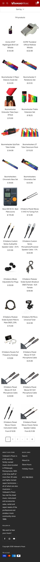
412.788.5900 (27, 477)
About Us (25, 460)
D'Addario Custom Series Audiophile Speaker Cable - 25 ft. (10, 244)
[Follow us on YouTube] (14, 538)
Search (24, 456)
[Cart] (36, 3)
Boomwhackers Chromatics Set (30, 178)
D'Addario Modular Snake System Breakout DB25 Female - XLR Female (30, 283)
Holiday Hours (27, 469)
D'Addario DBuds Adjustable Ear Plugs (10, 280)
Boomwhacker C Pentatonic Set (29, 78)
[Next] (32, 439)
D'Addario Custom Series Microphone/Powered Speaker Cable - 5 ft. (29, 245)
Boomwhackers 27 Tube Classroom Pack (29, 145)
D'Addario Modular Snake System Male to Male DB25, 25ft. (10, 320)
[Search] (7, 3)
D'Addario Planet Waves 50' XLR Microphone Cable (30, 390)
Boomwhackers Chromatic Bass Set (10, 178)
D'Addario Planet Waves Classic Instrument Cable (10, 425)
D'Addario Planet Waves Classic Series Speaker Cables (30, 425)
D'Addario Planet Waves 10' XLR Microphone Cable (30, 355)
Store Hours (26, 464)
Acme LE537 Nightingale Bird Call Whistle (10, 45)
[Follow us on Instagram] (9, 538)
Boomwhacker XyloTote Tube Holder (10, 145)
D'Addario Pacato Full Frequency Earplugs (10, 353)
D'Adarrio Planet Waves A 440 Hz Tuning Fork (30, 210)
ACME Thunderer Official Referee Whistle (29, 45)
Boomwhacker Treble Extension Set (30, 110)
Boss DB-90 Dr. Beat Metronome (10, 210)
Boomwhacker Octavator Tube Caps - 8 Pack (10, 112)
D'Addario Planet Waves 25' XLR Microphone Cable (10, 390)
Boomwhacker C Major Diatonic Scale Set (10, 78)
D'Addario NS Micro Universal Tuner (29, 318)
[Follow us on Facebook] (4, 538)
